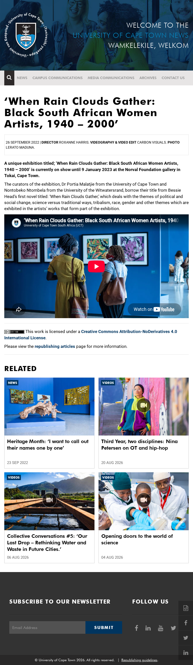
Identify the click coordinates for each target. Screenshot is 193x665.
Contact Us (173, 78)
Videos (108, 383)
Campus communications (57, 78)
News (22, 78)
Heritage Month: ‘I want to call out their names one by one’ (47, 444)
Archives (148, 78)
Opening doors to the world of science (137, 539)
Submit (103, 627)
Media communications (111, 78)
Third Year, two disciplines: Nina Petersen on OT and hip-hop (139, 444)
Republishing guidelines (139, 660)
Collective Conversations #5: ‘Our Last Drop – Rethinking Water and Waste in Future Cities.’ (47, 542)
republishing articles (55, 346)
